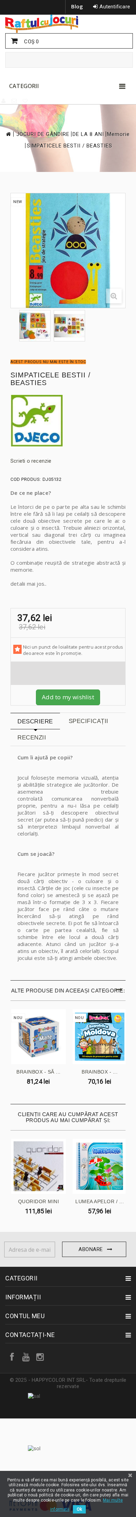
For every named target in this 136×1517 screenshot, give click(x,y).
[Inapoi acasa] (8, 134)
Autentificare (114, 6)
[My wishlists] (25, 101)
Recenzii (31, 737)
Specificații (88, 721)
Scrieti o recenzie (31, 461)
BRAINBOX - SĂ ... (38, 1072)
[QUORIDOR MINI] (38, 1166)
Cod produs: (25, 479)
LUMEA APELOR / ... (99, 1201)
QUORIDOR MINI (38, 1201)
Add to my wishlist (68, 697)
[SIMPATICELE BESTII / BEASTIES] (35, 325)
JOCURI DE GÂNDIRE (42, 134)
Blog (77, 6)
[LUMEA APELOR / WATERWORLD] (100, 1166)
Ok (79, 1509)
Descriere (35, 721)
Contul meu (25, 1316)
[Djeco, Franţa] (68, 421)
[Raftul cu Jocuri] (68, 24)
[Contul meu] (3, 101)
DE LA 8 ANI (88, 134)
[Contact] (14, 101)
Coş (31, 41)
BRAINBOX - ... (100, 1072)
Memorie (118, 134)
